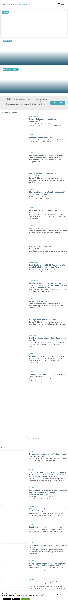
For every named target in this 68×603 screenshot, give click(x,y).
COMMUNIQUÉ (33, 262)
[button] (57, 103)
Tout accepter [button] (25, 599)
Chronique (32, 116)
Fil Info (31, 451)
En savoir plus (39, 595)
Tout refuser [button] (16, 599)
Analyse (31, 189)
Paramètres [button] (7, 599)
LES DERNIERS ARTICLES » (9, 113)
